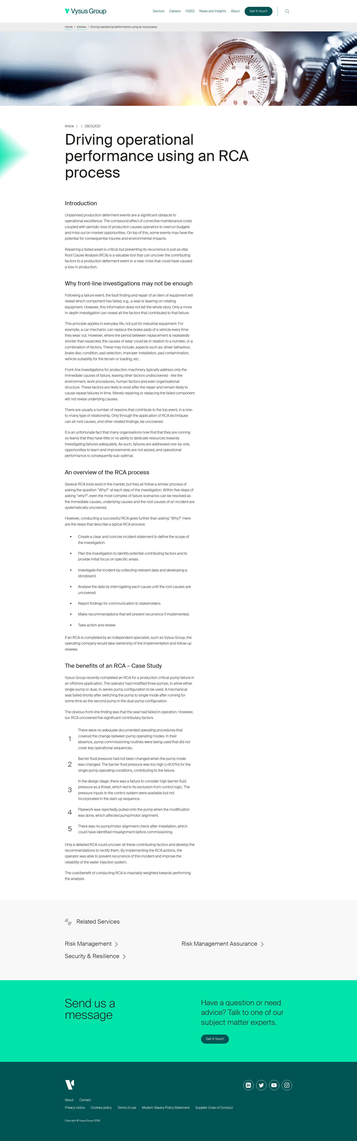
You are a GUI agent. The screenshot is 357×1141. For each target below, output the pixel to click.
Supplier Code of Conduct (214, 1108)
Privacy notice (75, 1108)
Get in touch (259, 11)
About (69, 1100)
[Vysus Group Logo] (85, 11)
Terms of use (126, 1108)
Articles (81, 27)
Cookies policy (101, 1108)
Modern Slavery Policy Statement (166, 1108)
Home (69, 27)
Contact (85, 1100)
